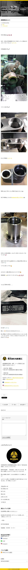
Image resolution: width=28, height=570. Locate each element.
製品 (3, 24)
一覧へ (14, 404)
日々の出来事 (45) (5, 499)
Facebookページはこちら (10, 382)
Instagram (5, 543)
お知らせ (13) (4, 496)
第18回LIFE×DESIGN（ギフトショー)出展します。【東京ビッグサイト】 (13, 516)
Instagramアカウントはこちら (11, 385)
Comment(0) (5, 26)
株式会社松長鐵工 (5, 561)
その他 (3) (3, 502)
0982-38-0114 (9, 379)
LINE (4, 541)
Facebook (5, 538)
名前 (3, 419)
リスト (4, 395)
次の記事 (6, 404)
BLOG (14, 7)
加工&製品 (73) (4, 488)
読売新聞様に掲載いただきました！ (9, 511)
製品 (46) (3, 494)
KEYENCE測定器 (5, 524)
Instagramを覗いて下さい (17, 197)
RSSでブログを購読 (7, 552)
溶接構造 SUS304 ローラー (8, 527)
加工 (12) (3, 491)
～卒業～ (3, 520)
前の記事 (22, 404)
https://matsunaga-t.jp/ (18, 377)
